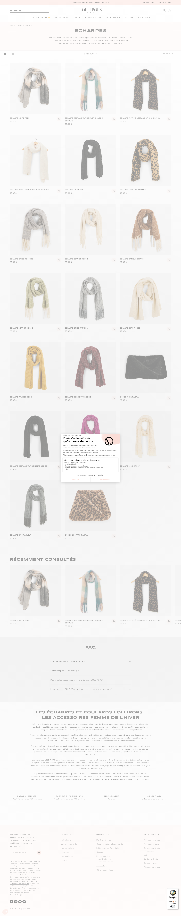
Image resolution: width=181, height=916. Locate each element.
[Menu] (177, 889)
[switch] (172, 906)
